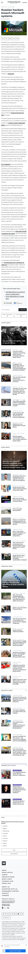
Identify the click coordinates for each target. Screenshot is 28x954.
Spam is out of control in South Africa (20, 608)
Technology (6, 459)
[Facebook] (3, 913)
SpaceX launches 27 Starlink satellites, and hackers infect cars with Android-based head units (13, 464)
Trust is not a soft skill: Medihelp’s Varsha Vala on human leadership (18, 415)
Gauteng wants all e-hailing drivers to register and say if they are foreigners (19, 478)
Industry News (17, 375)
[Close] (26, 945)
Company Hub (7, 881)
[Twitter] (6, 38)
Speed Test (6, 883)
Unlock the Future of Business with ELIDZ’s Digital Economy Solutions (20, 699)
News (4, 870)
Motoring (16, 422)
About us (6, 887)
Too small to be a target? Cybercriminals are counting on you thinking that (19, 725)
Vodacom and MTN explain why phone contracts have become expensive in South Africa (19, 668)
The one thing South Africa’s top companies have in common (19, 379)
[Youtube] (18, 913)
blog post (11, 73)
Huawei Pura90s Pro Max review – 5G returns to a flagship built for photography (19, 739)
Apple (5, 828)
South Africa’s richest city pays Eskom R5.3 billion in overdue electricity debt (19, 643)
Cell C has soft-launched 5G (17, 509)
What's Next (7, 879)
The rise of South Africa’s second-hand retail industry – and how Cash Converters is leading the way (19, 752)
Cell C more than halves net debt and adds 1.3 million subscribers (19, 534)
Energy (15, 362)
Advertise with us (9, 889)
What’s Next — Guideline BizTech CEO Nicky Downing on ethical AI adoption (19, 789)
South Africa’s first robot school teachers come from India (20, 489)
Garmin (5, 826)
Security (4, 6)
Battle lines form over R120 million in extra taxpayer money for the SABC (20, 682)
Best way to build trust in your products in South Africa (20, 500)
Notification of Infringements (8, 901)
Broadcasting (6, 578)
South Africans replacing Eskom (18, 630)
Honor (5, 836)
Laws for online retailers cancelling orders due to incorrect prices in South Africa (19, 354)
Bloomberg (6, 19)
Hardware (16, 541)
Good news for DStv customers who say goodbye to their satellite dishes (13, 583)
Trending (15, 593)
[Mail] (17, 38)
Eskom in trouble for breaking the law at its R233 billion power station (19, 522)
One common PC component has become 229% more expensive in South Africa (19, 545)
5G (13, 507)
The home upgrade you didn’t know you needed (19, 711)
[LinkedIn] (10, 38)
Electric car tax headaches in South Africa (19, 425)
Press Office (7, 872)
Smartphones (17, 662)
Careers (5, 895)
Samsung (6, 831)
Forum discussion (21, 314)
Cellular (5, 338)
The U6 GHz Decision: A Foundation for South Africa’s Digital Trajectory (19, 621)
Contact (5, 893)
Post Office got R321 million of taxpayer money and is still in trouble (19, 403)
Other (5, 845)
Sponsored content (10, 891)
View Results (14, 853)
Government (16, 399)
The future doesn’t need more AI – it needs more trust (18, 802)
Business (15, 349)
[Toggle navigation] (2, 2)
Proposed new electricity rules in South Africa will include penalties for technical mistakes (19, 367)
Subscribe (23, 309)
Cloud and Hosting (18, 433)
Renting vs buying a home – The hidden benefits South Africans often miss (19, 655)
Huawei (5, 833)
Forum (4, 875)
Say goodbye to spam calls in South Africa (13, 342)
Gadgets (15, 386)
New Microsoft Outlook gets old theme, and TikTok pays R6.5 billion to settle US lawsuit (19, 598)
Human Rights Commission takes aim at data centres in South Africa (20, 439)
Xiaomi (5, 841)
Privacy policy (8, 899)
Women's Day (17, 770)
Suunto (5, 838)
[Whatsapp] (10, 913)
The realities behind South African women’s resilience (19, 774)
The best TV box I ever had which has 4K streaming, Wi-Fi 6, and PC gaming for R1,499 (20, 391)
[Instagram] (22, 913)
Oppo (4, 843)
